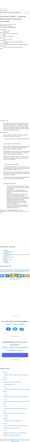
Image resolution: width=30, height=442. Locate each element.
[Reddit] (10, 275)
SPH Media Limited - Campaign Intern (12, 420)
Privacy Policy (15, 441)
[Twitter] (4, 275)
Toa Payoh (6, 262)
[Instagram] (16, 275)
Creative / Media (7, 260)
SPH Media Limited (5, 24)
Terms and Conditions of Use (22, 440)
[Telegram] (24, 275)
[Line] (19, 275)
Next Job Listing (15, 279)
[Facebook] (1, 275)
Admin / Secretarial (8, 257)
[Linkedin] (7, 275)
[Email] (21, 275)
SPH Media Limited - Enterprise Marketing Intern (15, 408)
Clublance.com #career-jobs (21, 270)
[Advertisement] (15, 103)
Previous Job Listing (15, 278)
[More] (28, 275)
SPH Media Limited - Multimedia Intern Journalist (15, 396)
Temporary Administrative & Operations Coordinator (16, 254)
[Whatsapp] (13, 275)
